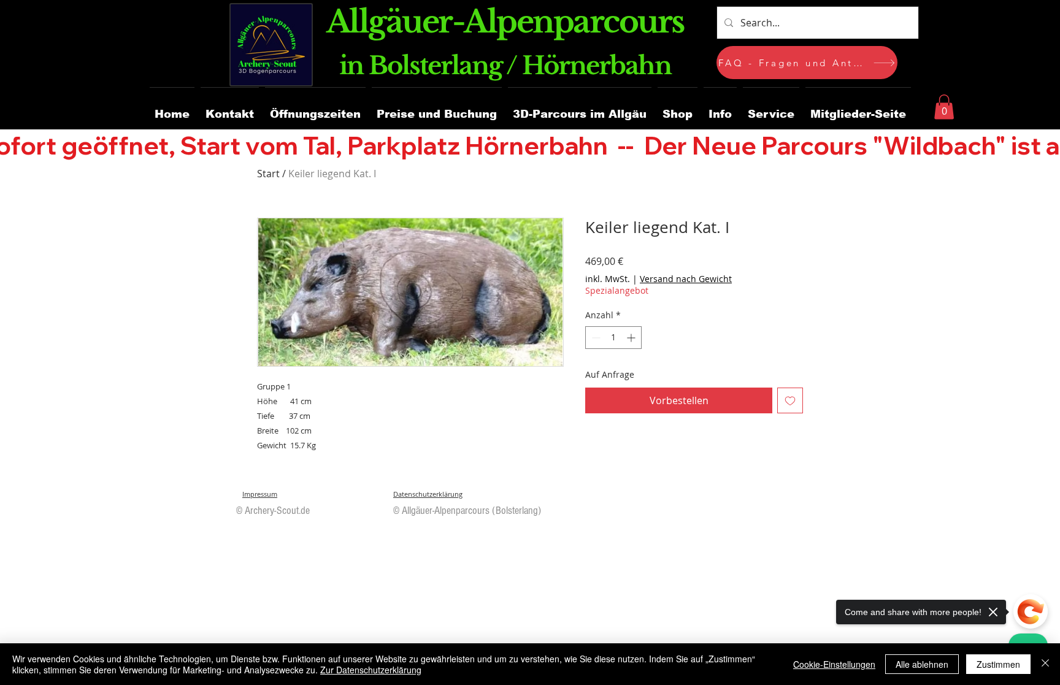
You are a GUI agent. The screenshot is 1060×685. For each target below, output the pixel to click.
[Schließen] (1045, 664)
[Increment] (632, 337)
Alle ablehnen (922, 664)
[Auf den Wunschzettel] (790, 400)
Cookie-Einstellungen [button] (834, 664)
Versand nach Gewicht (686, 279)
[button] (858, 109)
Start (268, 173)
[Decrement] (594, 337)
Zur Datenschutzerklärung (370, 670)
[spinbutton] (613, 337)
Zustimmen (998, 664)
